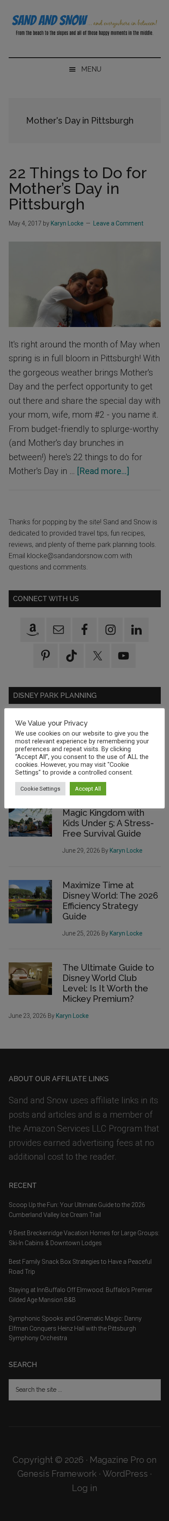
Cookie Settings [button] (40, 788)
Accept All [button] (88, 788)
